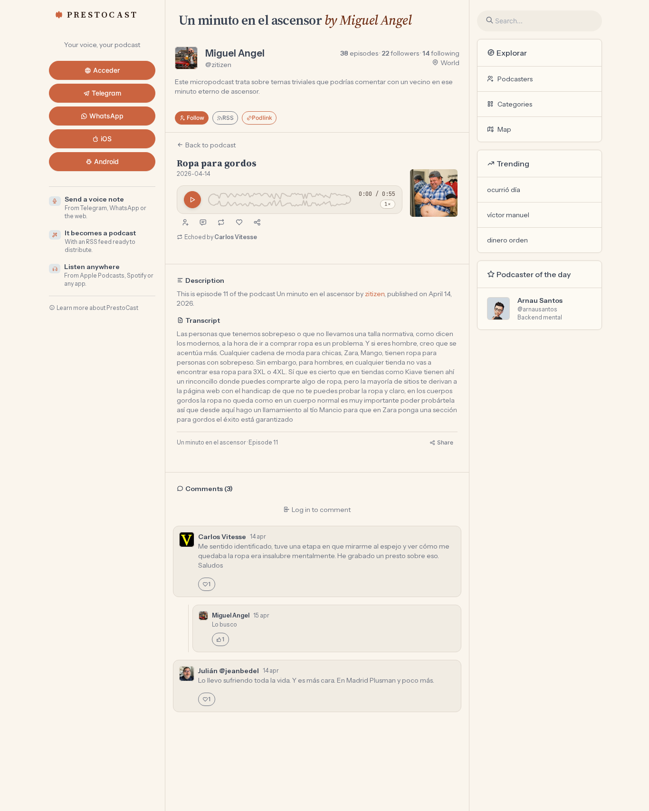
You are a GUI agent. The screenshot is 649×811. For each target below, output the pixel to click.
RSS (228, 117)
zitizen (374, 294)
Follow (195, 117)
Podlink (262, 117)
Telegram (106, 93)
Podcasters (515, 79)
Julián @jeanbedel (228, 670)
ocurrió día (503, 189)
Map (504, 129)
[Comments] (203, 222)
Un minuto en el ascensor (250, 20)
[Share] (257, 222)
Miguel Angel (235, 53)
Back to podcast (210, 145)
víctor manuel (508, 215)
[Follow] (185, 222)
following (440, 53)
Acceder (106, 70)
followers (400, 53)
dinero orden (507, 240)
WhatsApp (106, 116)
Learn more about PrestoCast (97, 307)
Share (445, 442)
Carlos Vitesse (235, 237)
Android (106, 161)
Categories (514, 104)
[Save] (239, 222)
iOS (106, 139)
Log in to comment (321, 509)
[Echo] (221, 222)
